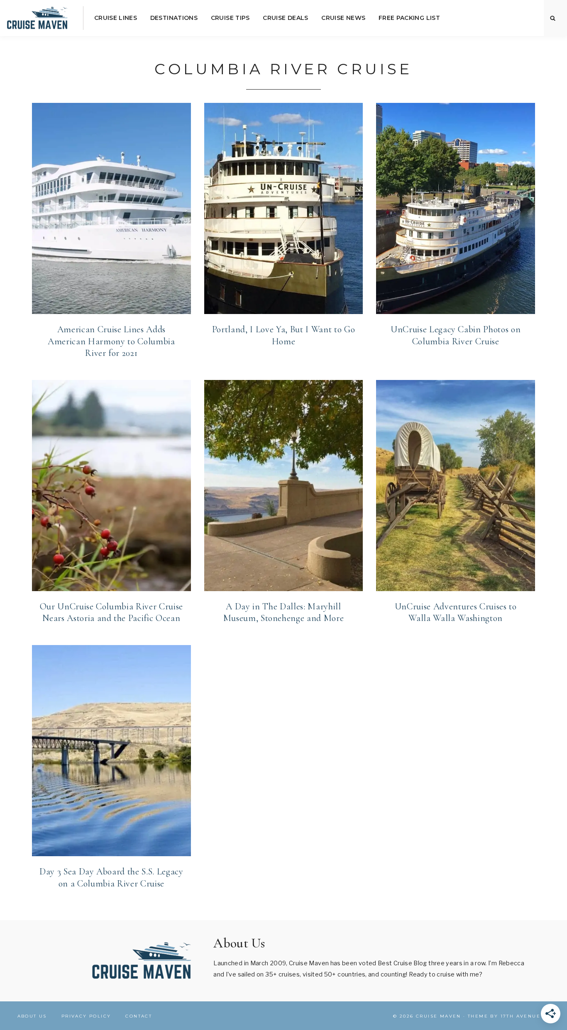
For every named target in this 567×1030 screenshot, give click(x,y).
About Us (32, 1016)
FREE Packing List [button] (409, 18)
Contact (138, 1016)
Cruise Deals (285, 18)
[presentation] (111, 208)
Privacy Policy (86, 1016)
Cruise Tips (230, 18)
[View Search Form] (553, 18)
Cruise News (343, 18)
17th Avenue (520, 1016)
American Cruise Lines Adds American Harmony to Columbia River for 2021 (111, 341)
